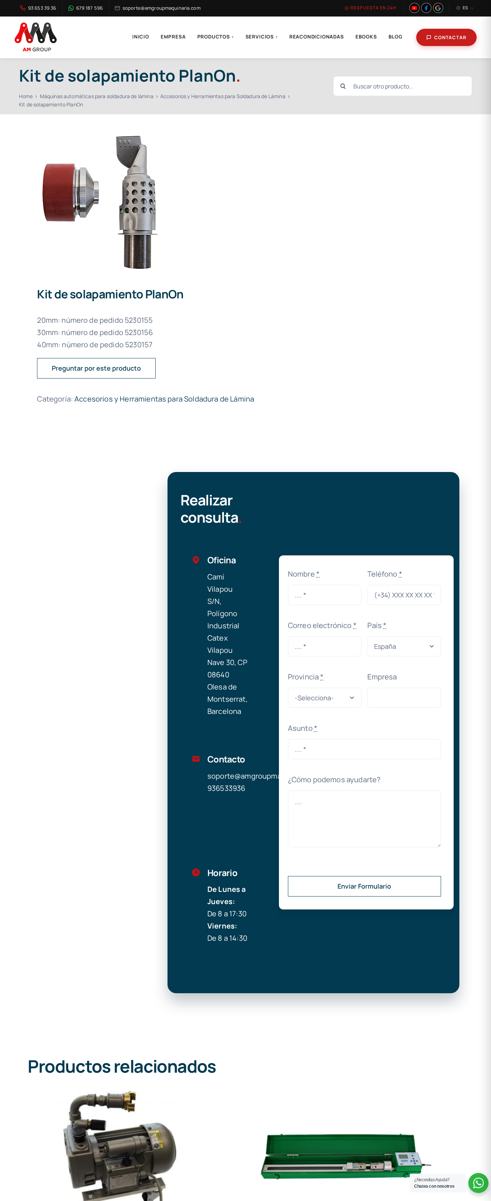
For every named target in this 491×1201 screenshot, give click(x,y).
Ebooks (366, 36)
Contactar (450, 37)
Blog (396, 36)
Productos (215, 36)
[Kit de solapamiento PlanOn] (128, 202)
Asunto (302, 728)
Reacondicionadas (316, 36)
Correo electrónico (322, 625)
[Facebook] (426, 8)
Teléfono (384, 574)
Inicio (140, 36)
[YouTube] (414, 8)
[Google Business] (438, 8)
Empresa (173, 36)
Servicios (262, 36)
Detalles (117, 1157)
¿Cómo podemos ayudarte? (334, 779)
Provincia (306, 677)
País (376, 625)
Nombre (304, 574)
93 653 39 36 (42, 8)
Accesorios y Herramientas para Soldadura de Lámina (164, 399)
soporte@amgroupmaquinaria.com (162, 8)
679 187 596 (89, 8)
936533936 (226, 788)
